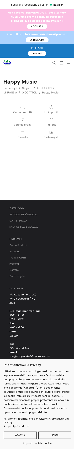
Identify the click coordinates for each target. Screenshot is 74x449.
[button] (37, 26)
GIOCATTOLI (29, 92)
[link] (37, 442)
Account (14, 251)
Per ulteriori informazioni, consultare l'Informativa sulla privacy (36, 420)
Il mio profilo (51, 112)
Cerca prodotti (22, 112)
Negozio (27, 88)
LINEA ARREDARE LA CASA (23, 227)
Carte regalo (51, 137)
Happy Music (50, 92)
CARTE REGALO (18, 220)
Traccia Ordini (17, 257)
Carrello (23, 137)
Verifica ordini (22, 125)
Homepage (10, 88)
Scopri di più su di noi (16, 426)
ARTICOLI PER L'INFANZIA (23, 214)
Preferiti (51, 125)
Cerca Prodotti (18, 245)
